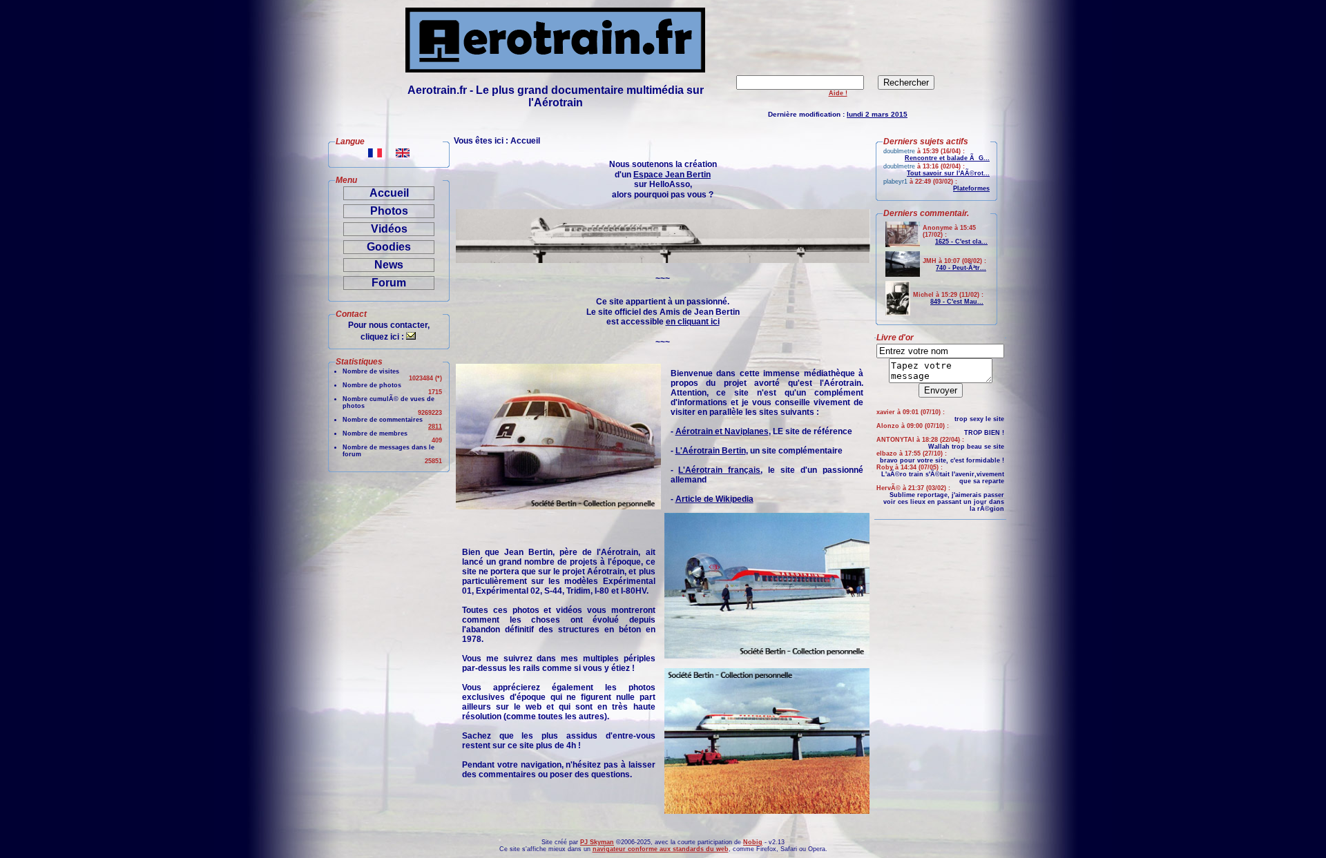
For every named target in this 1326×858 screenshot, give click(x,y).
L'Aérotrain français (719, 470)
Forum (389, 283)
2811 (435, 426)
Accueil (389, 193)
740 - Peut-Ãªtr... (961, 267)
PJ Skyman (597, 842)
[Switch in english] (403, 153)
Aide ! (838, 93)
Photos (389, 211)
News (388, 265)
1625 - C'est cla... (961, 241)
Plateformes (971, 188)
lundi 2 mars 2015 (877, 114)
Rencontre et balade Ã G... (947, 158)
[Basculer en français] (375, 153)
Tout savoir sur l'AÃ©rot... (948, 173)
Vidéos (389, 229)
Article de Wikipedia (714, 499)
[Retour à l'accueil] (555, 69)
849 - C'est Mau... (956, 301)
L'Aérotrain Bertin (710, 451)
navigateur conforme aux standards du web (661, 849)
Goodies (389, 247)
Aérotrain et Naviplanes (722, 431)
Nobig (752, 842)
